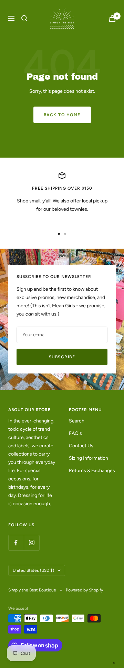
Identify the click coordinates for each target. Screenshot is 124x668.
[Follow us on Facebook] (16, 542)
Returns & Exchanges (92, 470)
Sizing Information (88, 458)
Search (76, 421)
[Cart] (112, 18)
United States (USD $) (33, 570)
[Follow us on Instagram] (31, 542)
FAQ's (75, 433)
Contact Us (81, 446)
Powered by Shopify (84, 590)
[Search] (24, 18)
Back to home (62, 114)
